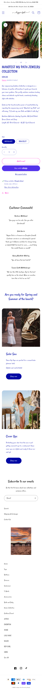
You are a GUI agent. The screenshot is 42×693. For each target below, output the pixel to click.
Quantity (4, 147)
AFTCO (6, 619)
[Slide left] (16, 62)
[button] (3, 13)
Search (6, 508)
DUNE (6, 630)
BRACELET (23, 141)
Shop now (13, 376)
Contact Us (7, 519)
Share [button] (7, 193)
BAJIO (6, 641)
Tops (5, 569)
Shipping (4, 80)
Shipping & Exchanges (11, 514)
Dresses (6, 580)
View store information (11, 187)
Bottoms (6, 575)
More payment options (21, 174)
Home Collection (9, 608)
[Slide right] (26, 62)
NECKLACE (8, 141)
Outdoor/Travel (9, 613)
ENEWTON (7, 624)
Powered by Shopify (26, 687)
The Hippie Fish (18, 687)
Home (6, 564)
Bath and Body (9, 602)
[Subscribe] (35, 498)
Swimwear (7, 586)
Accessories (8, 597)
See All (6, 657)
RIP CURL (7, 646)
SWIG (6, 652)
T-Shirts (6, 591)
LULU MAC (7, 635)
